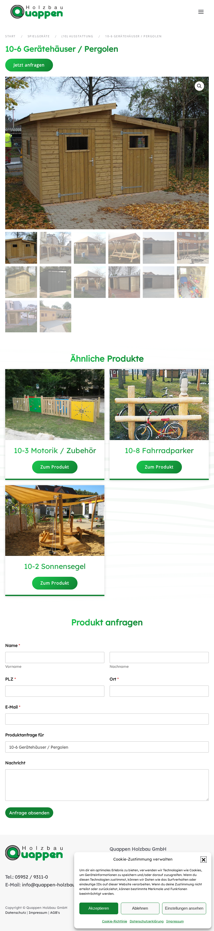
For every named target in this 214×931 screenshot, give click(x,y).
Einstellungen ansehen (184, 908)
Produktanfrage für (24, 734)
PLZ (10, 679)
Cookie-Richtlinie (114, 921)
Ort (114, 679)
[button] (203, 859)
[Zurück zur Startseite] (37, 11)
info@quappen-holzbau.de (52, 885)
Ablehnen (140, 908)
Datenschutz (15, 912)
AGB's (55, 912)
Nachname (119, 666)
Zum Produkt (54, 467)
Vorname (13, 666)
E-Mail (12, 707)
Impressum (175, 921)
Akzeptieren (98, 908)
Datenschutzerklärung (147, 921)
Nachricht (15, 762)
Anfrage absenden (29, 812)
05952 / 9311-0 (31, 877)
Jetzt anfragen (29, 65)
